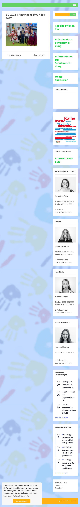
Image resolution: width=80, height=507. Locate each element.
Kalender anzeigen (61, 418)
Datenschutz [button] (24, 496)
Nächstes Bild (39, 55)
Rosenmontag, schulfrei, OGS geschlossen (68, 453)
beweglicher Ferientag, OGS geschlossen (69, 465)
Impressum (61, 501)
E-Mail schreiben (61, 209)
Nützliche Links (61, 483)
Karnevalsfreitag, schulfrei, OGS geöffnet (67, 440)
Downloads (59, 485)
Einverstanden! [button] (21, 501)
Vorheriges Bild (14, 55)
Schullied (58, 488)
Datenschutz (71, 501)
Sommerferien (68, 387)
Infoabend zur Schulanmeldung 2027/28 (69, 410)
